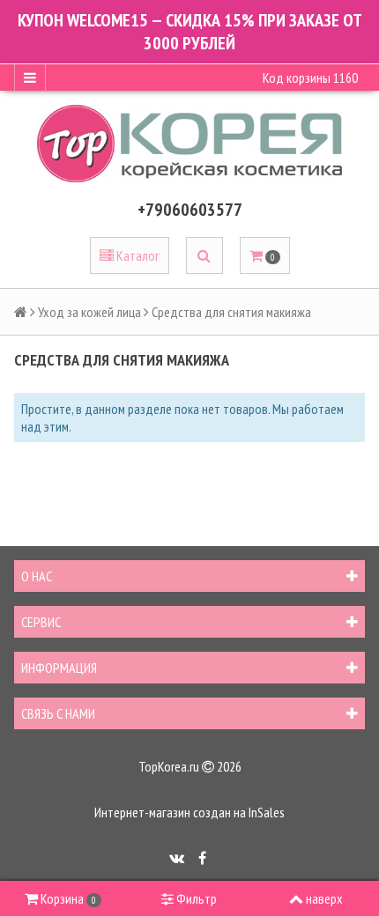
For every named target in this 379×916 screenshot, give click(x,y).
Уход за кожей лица (89, 312)
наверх (324, 898)
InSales (267, 812)
